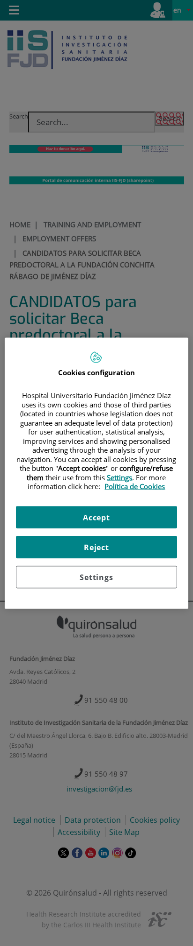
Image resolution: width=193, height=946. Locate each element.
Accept (96, 517)
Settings (96, 577)
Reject (96, 547)
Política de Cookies (134, 486)
